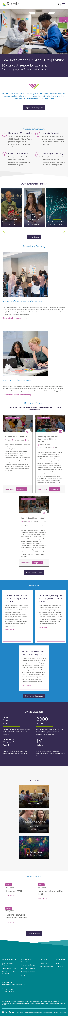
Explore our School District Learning (17, 395)
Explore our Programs (34, 108)
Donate (58, 963)
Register (20, 489)
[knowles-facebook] (3, 1012)
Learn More (9, 489)
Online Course (43, 418)
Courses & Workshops (28, 965)
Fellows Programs (9, 959)
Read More (8, 629)
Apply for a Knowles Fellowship (8, 972)
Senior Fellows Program (9, 968)
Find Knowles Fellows (46, 966)
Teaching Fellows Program (7, 964)
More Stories (34, 237)
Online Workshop (12, 418)
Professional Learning (26, 960)
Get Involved (61, 959)
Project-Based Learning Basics (34, 518)
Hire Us (23, 975)
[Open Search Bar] (59, 4)
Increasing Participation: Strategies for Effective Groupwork (47, 439)
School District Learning (28, 968)
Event (8, 884)
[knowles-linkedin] (10, 1012)
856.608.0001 (9, 989)
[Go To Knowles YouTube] (13, 1012)
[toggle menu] (63, 4)
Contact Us (59, 966)
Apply (63, 20)
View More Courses (34, 573)
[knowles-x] (6, 1012)
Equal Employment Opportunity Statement (54, 1012)
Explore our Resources (34, 696)
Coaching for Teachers (28, 972)
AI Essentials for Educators (16, 437)
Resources (43, 959)
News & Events (34, 934)
